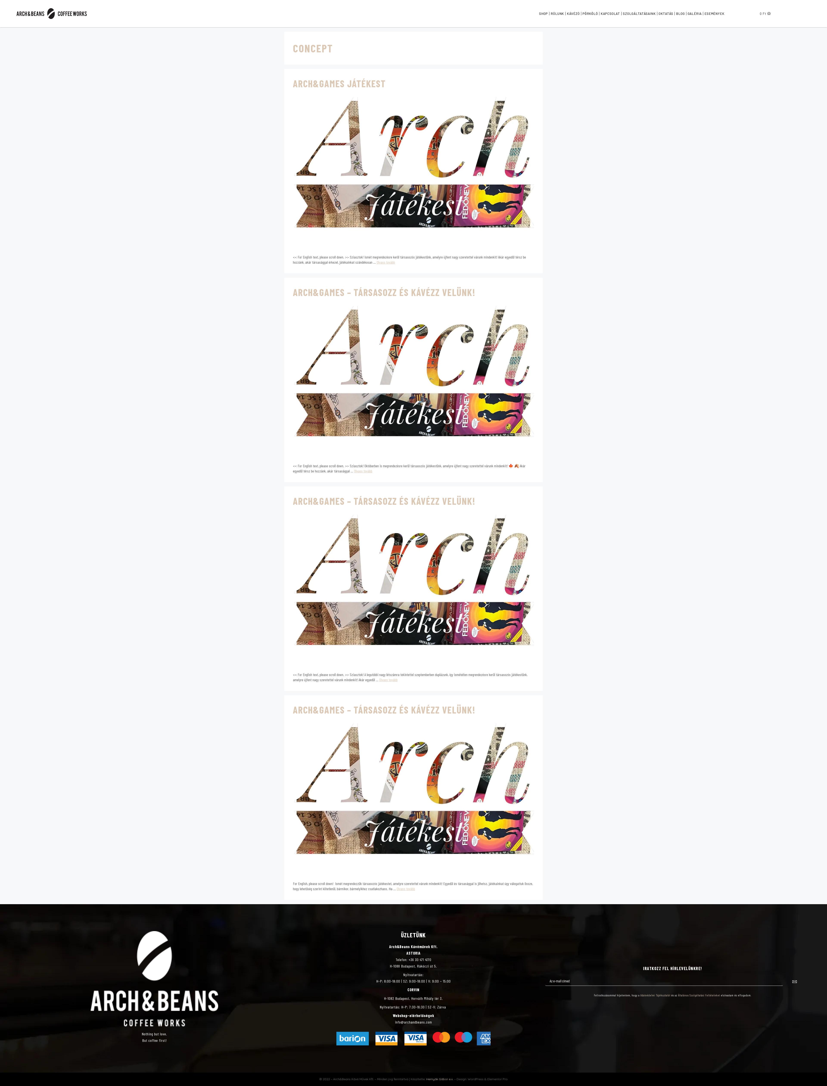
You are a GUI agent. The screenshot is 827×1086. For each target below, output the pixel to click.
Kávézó (573, 14)
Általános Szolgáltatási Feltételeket (699, 995)
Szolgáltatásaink (639, 14)
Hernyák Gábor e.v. (439, 1079)
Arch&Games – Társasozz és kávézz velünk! (384, 292)
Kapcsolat (610, 14)
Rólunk (557, 14)
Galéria (695, 14)
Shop (543, 14)
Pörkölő (590, 14)
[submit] (794, 982)
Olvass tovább (386, 262)
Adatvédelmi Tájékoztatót (655, 995)
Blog (680, 14)
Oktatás (666, 14)
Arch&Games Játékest (339, 83)
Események (714, 14)
